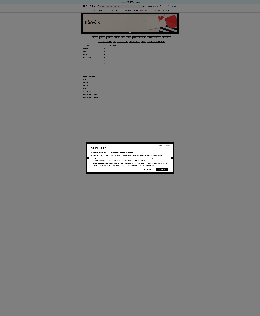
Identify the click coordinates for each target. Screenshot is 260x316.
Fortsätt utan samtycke (164, 145)
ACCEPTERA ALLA (162, 169)
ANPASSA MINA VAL (148, 169)
